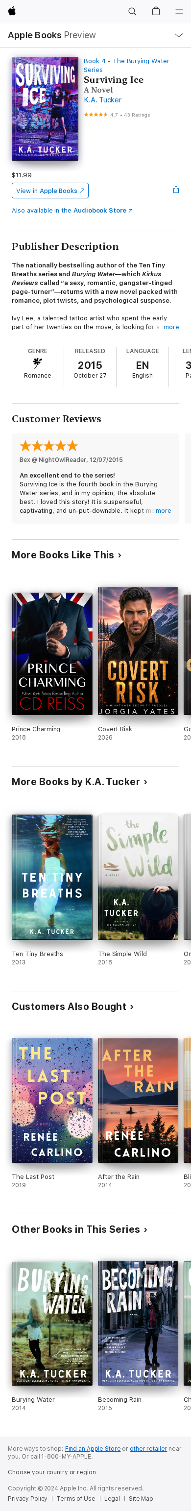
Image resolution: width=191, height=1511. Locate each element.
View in (46, 190)
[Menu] (179, 12)
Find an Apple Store (93, 1448)
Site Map (141, 1498)
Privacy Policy (28, 1498)
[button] (132, 12)
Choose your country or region (52, 1472)
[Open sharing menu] (176, 190)
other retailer (148, 1448)
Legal (112, 1498)
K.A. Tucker (102, 100)
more (171, 327)
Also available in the (69, 210)
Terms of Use (76, 1498)
